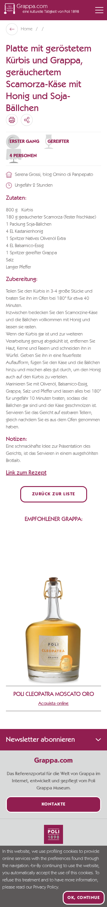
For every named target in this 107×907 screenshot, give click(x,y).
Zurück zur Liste (53, 494)
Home (27, 29)
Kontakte (54, 804)
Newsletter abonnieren (40, 739)
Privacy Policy (45, 887)
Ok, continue (83, 898)
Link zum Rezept (26, 473)
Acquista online (53, 703)
